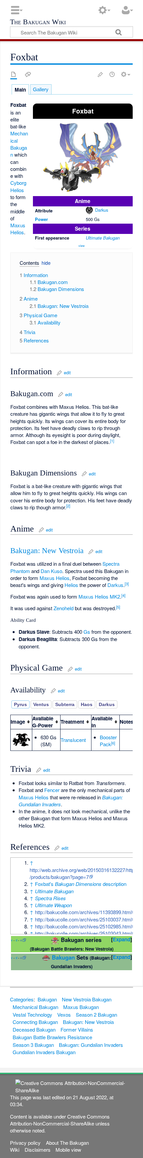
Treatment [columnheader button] (72, 721)
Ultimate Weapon (53, 905)
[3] (127, 583)
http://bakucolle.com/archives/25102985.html (83, 926)
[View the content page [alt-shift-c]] (13, 74)
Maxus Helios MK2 (99, 596)
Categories (22, 999)
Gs (86, 631)
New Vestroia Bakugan (86, 999)
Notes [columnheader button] (126, 721)
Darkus (101, 210)
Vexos (64, 1014)
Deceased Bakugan (34, 1029)
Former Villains (77, 1029)
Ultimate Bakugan (103, 238)
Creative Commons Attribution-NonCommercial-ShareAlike (60, 1120)
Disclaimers (38, 1149)
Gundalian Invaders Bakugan (44, 1052)
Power (41, 219)
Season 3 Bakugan (33, 1044)
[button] (27, 264)
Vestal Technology (32, 1014)
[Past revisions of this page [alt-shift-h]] (112, 74)
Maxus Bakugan (81, 1006)
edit (67, 372)
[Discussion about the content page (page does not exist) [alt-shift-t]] (28, 74)
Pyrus (20, 704)
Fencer (52, 789)
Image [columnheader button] (18, 721)
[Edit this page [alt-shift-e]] (100, 74)
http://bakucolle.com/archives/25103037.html (83, 919)
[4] (123, 595)
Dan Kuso (51, 570)
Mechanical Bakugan (19, 144)
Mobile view (68, 1149)
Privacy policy (25, 1142)
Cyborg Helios (18, 186)
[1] (112, 440)
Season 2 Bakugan (96, 1014)
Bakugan (63, 957)
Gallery (41, 89)
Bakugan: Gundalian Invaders (91, 1044)
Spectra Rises (50, 898)
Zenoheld (63, 608)
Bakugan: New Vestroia (46, 550)
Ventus (41, 704)
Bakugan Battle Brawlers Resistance (52, 1037)
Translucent (73, 739)
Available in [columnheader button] (101, 722)
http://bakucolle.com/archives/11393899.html (83, 911)
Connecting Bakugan (35, 1021)
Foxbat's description (80, 883)
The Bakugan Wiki (38, 22)
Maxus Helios (17, 229)
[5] (118, 607)
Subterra (64, 704)
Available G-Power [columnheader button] (42, 722)
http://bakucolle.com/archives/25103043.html (83, 933)
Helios (71, 584)
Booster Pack (108, 741)
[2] (68, 505)
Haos (86, 704)
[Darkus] (89, 210)
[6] (113, 743)
